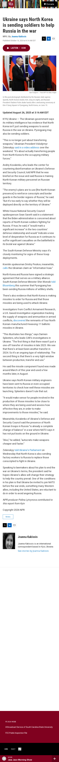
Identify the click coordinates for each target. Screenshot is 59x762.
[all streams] (55, 758)
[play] (4, 758)
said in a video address (27, 147)
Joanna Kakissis (18, 36)
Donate (50, 4)
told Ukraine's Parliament (28, 450)
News (8, 517)
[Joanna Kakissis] (9, 541)
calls (5, 268)
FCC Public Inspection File (16, 733)
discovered (19, 320)
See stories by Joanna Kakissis (33, 550)
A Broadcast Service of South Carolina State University (29, 727)
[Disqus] (29, 604)
